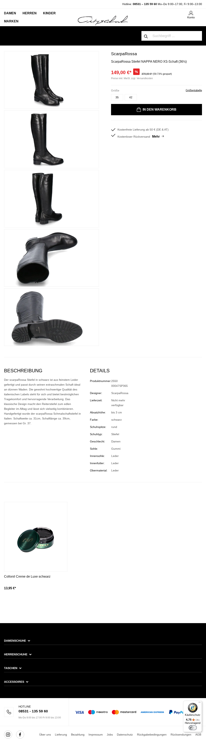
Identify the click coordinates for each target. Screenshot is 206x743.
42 (130, 97)
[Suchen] (146, 36)
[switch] (193, 727)
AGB (198, 734)
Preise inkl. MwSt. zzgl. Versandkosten (132, 78)
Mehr (156, 136)
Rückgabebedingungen (152, 734)
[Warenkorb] (199, 11)
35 (117, 97)
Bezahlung (77, 734)
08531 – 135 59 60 (145, 4)
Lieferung (61, 734)
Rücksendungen (181, 734)
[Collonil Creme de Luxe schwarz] (35, 537)
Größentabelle (194, 90)
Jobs (110, 734)
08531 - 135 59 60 (33, 711)
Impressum (96, 734)
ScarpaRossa (124, 53)
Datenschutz (125, 734)
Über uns (45, 734)
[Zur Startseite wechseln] (103, 20)
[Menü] (199, 703)
